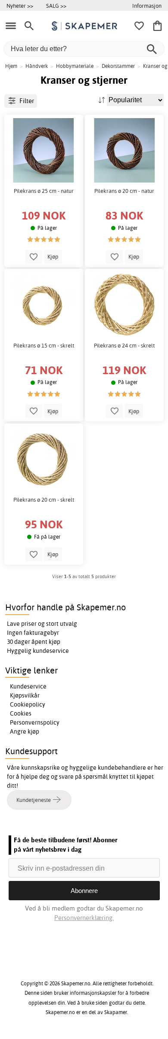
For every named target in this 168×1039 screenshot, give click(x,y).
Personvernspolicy (34, 722)
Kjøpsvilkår (25, 695)
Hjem (11, 66)
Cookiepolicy (27, 704)
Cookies (20, 713)
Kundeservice (28, 686)
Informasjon (147, 5)
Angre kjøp (24, 731)
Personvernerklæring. (84, 918)
